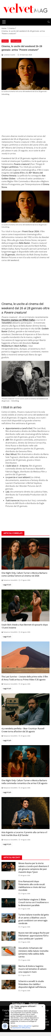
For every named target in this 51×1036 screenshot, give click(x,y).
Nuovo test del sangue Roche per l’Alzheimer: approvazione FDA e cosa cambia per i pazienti (33, 935)
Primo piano (15, 41)
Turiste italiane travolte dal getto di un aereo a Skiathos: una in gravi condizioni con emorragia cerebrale (33, 919)
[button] (49, 21)
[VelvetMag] (25, 9)
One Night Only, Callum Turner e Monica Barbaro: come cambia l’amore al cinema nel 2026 (24, 574)
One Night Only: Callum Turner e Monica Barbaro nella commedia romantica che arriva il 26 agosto (24, 782)
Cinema (5, 41)
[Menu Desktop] (3, 22)
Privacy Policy (18, 1003)
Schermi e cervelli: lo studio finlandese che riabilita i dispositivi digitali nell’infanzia (32, 984)
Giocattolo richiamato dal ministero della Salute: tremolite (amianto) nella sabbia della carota (33, 952)
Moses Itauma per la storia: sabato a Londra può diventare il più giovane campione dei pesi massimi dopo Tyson (33, 867)
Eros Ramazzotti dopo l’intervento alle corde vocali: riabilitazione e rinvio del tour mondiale (32, 885)
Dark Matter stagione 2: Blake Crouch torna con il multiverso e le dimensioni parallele (33, 902)
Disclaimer (34, 1003)
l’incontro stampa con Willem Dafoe (18, 320)
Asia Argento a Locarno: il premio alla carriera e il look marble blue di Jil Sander (24, 834)
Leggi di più (7, 585)
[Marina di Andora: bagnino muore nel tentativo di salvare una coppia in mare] (8, 969)
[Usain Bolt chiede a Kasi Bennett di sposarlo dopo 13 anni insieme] (25, 606)
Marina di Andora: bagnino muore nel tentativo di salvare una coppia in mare (32, 969)
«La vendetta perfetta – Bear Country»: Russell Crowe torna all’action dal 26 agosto (22, 730)
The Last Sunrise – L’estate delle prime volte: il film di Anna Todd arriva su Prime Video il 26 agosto (24, 678)
